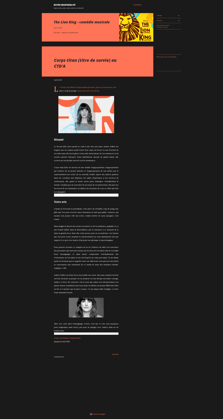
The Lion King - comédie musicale (82, 22)
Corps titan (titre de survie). (88, 91)
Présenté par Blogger (98, 414)
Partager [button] (57, 32)
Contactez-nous (162, 27)
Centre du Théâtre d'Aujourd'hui (67, 338)
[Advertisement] (170, 42)
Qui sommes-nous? (163, 25)
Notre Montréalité (64, 4)
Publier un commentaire (70, 32)
